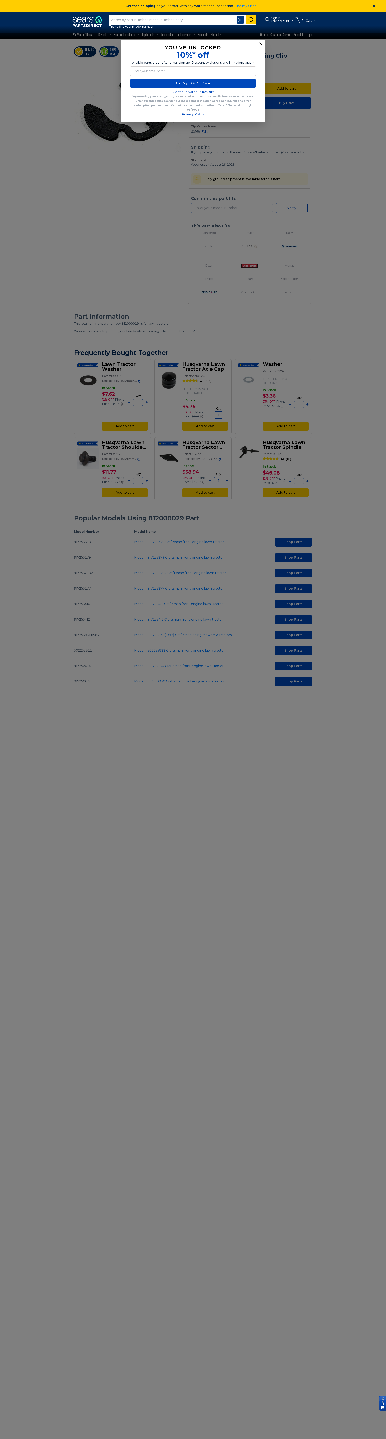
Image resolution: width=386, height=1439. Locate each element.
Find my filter (245, 6)
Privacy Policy (193, 114)
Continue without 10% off (193, 92)
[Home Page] (89, 21)
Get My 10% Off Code (193, 83)
